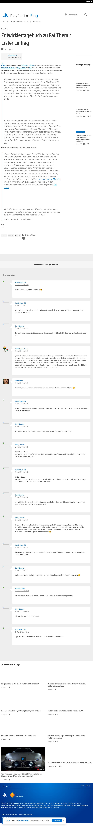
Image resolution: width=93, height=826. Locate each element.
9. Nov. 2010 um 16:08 (22, 285)
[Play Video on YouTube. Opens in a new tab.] (41, 769)
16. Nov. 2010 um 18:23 (22, 632)
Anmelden (73, 14)
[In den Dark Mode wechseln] (66, 14)
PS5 (4, 21)
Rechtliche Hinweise (8, 818)
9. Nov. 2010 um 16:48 (22, 472)
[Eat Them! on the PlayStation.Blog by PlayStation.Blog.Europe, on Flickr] (18, 204)
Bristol (32, 65)
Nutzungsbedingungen (9, 814)
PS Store (19, 21)
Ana (3, 65)
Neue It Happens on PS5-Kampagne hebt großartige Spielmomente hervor (83, 85)
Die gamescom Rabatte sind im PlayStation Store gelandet (20, 684)
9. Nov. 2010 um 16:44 (22, 447)
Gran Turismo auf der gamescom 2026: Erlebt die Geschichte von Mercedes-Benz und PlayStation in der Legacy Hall (21, 775)
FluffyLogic (24, 65)
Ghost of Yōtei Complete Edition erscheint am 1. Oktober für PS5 (83, 111)
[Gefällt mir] (88, 90)
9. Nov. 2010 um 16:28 (21, 328)
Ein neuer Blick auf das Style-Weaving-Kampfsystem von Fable (21, 711)
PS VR (13, 21)
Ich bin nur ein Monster (49, 179)
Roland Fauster (12, 55)
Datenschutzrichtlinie (25, 814)
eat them (4, 235)
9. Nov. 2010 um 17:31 (21, 570)
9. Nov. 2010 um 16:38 (21, 383)
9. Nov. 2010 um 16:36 (21, 351)
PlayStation (24, 15)
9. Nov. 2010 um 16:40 (22, 403)
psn (20, 235)
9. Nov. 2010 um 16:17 (21, 305)
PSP (30, 68)
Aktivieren (57, 820)
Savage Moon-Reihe (8, 68)
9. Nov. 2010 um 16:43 (21, 426)
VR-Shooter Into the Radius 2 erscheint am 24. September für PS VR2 (69, 763)
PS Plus (26, 21)
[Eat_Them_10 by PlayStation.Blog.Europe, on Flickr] (18, 115)
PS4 (8, 21)
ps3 (16, 235)
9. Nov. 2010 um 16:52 (21, 520)
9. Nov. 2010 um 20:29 (22, 591)
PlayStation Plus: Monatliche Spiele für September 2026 (65, 711)
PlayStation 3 (21, 68)
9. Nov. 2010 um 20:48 (22, 611)
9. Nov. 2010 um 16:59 (21, 547)
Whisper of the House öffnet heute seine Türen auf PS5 (18, 736)
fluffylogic (11, 235)
